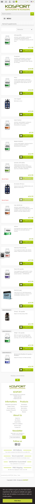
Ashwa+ (16, 226)
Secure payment (11, 408)
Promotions (24, 404)
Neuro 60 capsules (19, 269)
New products (24, 406)
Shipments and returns (11, 404)
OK (32, 13)
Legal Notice (17, 422)
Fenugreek (17, 56)
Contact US (17, 427)
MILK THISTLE (17, 120)
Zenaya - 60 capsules (19, 311)
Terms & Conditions (17, 423)
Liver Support (17, 99)
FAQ (11, 412)
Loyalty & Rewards (11, 410)
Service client (17, 425)
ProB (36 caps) (18, 290)
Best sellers (24, 408)
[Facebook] (16, 444)
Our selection (24, 410)
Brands (24, 412)
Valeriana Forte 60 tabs (20, 248)
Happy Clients (11, 406)
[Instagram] (19, 444)
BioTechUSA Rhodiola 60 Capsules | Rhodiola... (23, 355)
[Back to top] (17, 380)
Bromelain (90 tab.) (19, 184)
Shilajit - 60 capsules (19, 333)
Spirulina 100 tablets (19, 162)
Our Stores (17, 420)
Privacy (15, 475)
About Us (17, 418)
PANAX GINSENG (18, 141)
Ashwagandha (17, 35)
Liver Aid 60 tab (18, 205)
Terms (19, 475)
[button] (12, 496)
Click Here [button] (17, 500)
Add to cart (28, 50)
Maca (15, 77)
